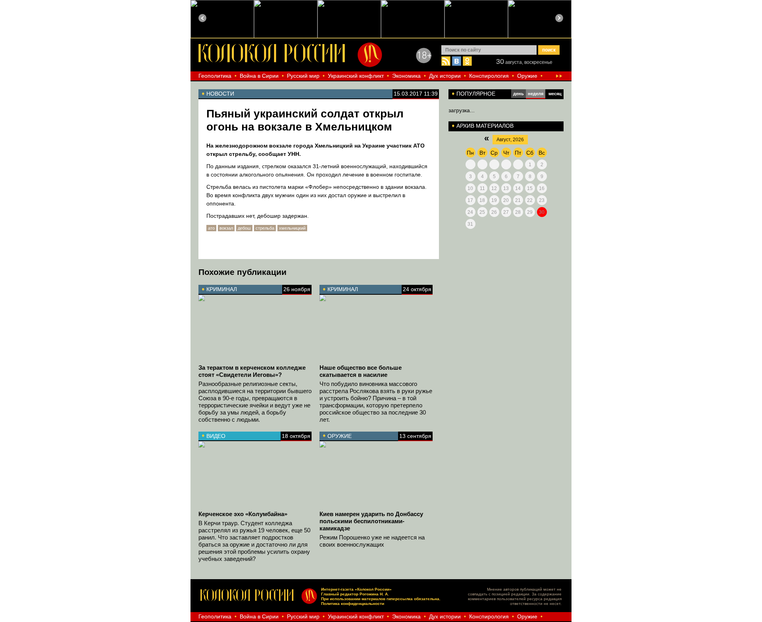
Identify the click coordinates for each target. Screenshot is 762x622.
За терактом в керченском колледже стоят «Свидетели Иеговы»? (252, 371)
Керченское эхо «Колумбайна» (242, 514)
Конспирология (489, 76)
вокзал (226, 228)
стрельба (265, 228)
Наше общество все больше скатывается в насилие (360, 371)
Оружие (527, 76)
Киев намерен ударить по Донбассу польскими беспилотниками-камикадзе (371, 521)
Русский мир (303, 76)
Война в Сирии (259, 76)
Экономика (406, 76)
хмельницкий (292, 228)
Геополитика (214, 76)
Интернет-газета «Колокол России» (356, 589)
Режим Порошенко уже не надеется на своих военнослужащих (372, 541)
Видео (215, 436)
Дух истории (445, 76)
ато (211, 228)
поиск (549, 50)
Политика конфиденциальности (352, 603)
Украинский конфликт (356, 76)
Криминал (221, 289)
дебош (244, 228)
